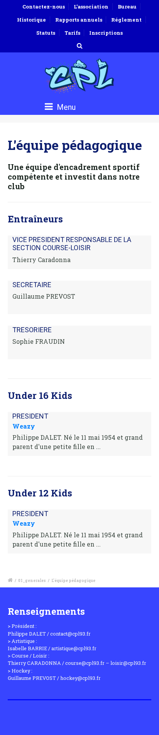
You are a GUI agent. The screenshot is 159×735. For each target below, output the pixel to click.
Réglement (126, 19)
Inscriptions (106, 32)
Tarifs (72, 32)
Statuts (45, 32)
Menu (65, 107)
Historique (31, 19)
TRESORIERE (32, 330)
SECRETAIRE (31, 285)
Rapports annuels (78, 19)
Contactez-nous (43, 6)
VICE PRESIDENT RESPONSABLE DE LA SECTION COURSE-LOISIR (71, 243)
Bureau (127, 6)
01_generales (32, 580)
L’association (91, 6)
